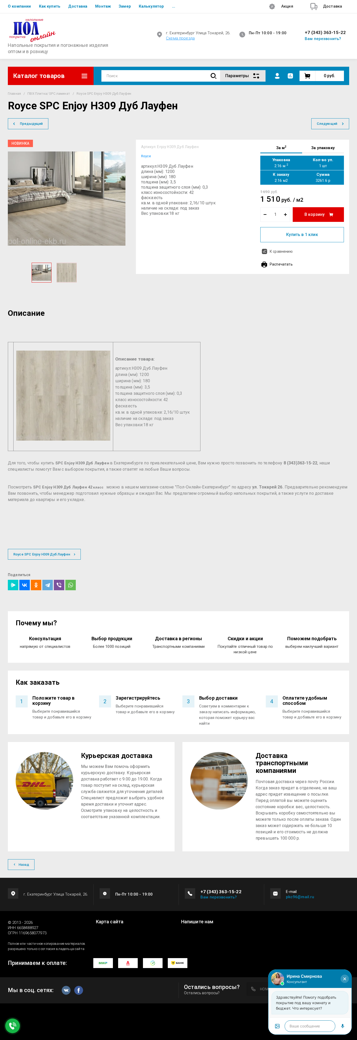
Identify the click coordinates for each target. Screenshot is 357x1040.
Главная (14, 93)
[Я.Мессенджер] (13, 585)
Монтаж (103, 6)
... (173, 6)
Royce (146, 156)
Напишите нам (197, 921)
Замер (125, 6)
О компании (19, 6)
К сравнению (281, 251)
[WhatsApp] (70, 585)
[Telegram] (47, 585)
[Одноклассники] (36, 585)
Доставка (77, 6)
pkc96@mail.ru (300, 897)
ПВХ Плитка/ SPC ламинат (48, 93)
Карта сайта (110, 921)
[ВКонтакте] (24, 585)
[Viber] (59, 585)
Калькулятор (151, 6)
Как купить (50, 6)
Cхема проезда (180, 38)
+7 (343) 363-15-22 (325, 32)
